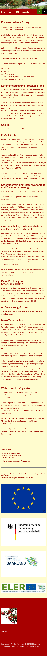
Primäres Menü (44, 11)
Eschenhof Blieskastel (15, 12)
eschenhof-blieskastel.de (29, 646)
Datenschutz (6, 631)
